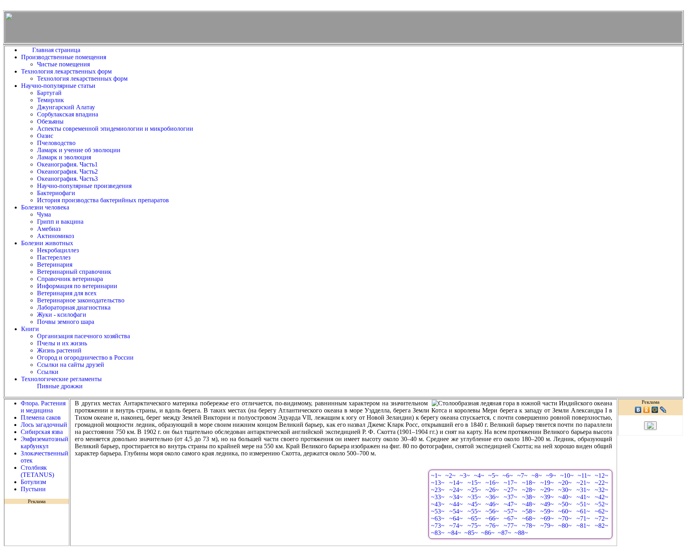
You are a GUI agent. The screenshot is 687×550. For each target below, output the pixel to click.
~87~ (504, 532)
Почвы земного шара (65, 321)
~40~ (565, 497)
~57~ (510, 511)
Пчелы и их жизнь (62, 343)
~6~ (508, 475)
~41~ (583, 497)
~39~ (547, 497)
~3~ (465, 475)
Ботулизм (33, 481)
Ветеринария (54, 264)
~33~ (437, 497)
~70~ (565, 518)
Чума (44, 214)
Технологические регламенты (61, 379)
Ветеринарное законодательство (80, 300)
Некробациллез (58, 250)
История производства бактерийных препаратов (103, 200)
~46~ (492, 504)
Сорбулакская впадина (67, 114)
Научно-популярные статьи (58, 85)
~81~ (583, 525)
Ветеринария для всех (67, 293)
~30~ (565, 489)
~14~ (456, 482)
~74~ (456, 525)
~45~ (474, 504)
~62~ (601, 511)
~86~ (488, 532)
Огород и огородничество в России (85, 357)
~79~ (547, 525)
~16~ (492, 482)
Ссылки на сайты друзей (70, 364)
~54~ (456, 511)
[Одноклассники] (646, 410)
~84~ (454, 532)
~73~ (437, 525)
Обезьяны (50, 121)
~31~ (583, 489)
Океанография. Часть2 (67, 171)
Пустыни (33, 489)
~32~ (601, 489)
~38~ (529, 497)
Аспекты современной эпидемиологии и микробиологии (115, 128)
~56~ (492, 511)
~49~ (547, 504)
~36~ (492, 497)
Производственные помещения (63, 57)
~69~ (547, 518)
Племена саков (41, 417)
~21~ (583, 482)
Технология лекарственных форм (66, 71)
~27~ (510, 489)
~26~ (492, 489)
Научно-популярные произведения (84, 185)
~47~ (510, 504)
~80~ (565, 525)
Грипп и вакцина (60, 221)
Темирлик (50, 100)
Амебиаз (48, 228)
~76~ (492, 525)
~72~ (601, 518)
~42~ (601, 497)
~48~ (529, 504)
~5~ (493, 475)
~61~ (583, 511)
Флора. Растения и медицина (43, 407)
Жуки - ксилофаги (61, 314)
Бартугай (49, 92)
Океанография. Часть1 (67, 164)
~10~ (567, 475)
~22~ (601, 482)
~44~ (456, 504)
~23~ (437, 489)
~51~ (583, 504)
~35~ (474, 497)
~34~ (456, 497)
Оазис (45, 135)
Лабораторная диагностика (74, 307)
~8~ (537, 475)
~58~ (529, 511)
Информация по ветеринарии (77, 286)
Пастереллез (53, 257)
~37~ (510, 497)
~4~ (479, 475)
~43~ (437, 504)
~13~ (437, 482)
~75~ (474, 525)
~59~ (547, 511)
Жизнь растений (59, 350)
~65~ (474, 518)
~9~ (551, 475)
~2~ (450, 475)
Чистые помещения (63, 64)
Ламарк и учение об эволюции (78, 150)
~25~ (474, 489)
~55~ (474, 511)
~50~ (565, 504)
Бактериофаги (56, 193)
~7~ (522, 475)
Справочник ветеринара (70, 278)
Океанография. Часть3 (67, 178)
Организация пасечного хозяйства (83, 336)
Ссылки (47, 371)
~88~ (521, 532)
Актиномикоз (55, 235)
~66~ (492, 518)
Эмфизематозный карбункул (44, 442)
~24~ (456, 489)
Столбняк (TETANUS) (37, 471)
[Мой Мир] (655, 410)
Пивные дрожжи (60, 386)
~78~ (529, 525)
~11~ (584, 475)
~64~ (456, 518)
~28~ (529, 489)
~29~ (547, 489)
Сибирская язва (42, 431)
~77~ (510, 525)
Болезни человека (45, 207)
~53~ (437, 511)
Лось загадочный (44, 424)
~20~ (565, 482)
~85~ (471, 532)
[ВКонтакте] (638, 410)
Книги (30, 328)
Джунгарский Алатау (66, 107)
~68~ (529, 518)
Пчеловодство (56, 142)
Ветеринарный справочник (74, 271)
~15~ (474, 482)
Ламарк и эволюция (64, 157)
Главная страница (58, 49)
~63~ (437, 518)
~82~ (601, 525)
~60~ (565, 511)
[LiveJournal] (663, 410)
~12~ (601, 475)
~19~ (547, 482)
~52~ (601, 504)
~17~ (510, 482)
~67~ (510, 518)
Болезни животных (47, 243)
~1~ (436, 475)
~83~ (437, 532)
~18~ (529, 482)
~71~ (583, 518)
